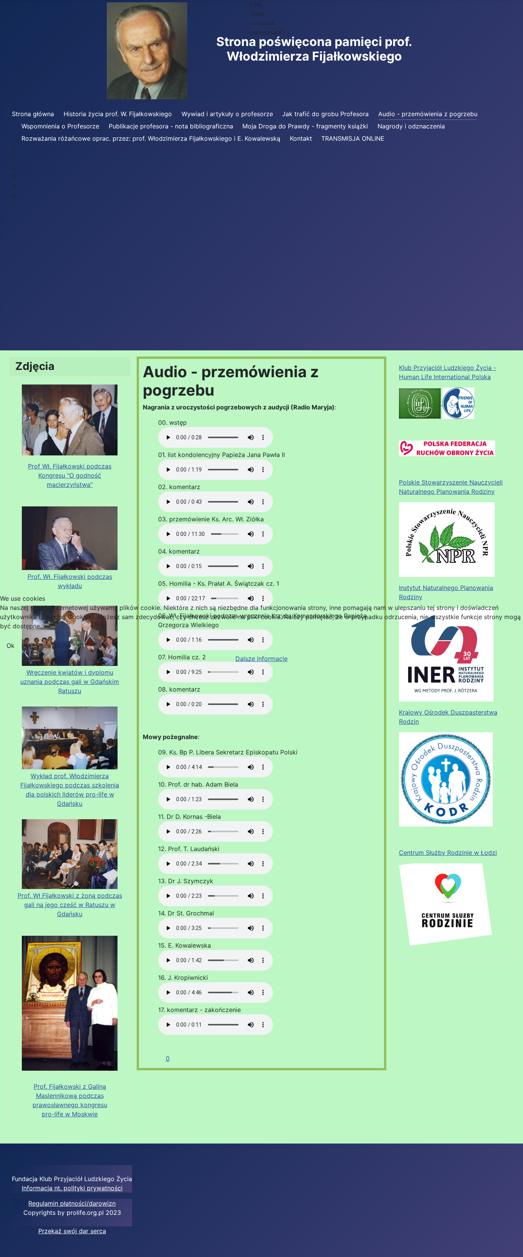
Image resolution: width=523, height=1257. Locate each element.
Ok (11, 645)
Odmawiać (44, 645)
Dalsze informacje (261, 658)
